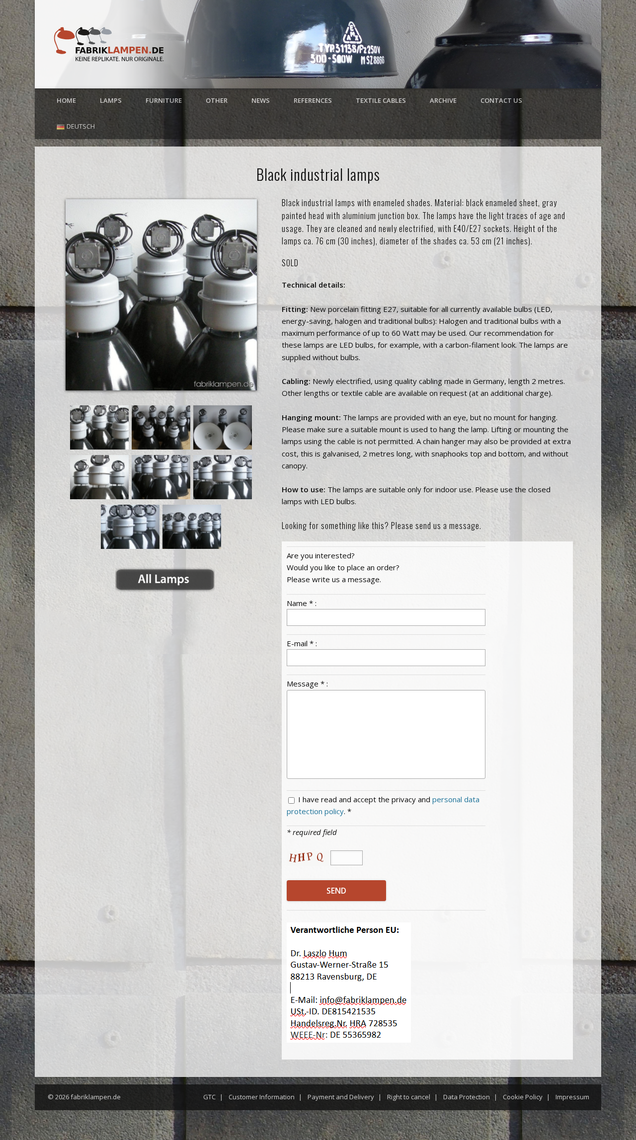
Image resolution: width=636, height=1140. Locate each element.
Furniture (164, 100)
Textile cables (381, 100)
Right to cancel (408, 1096)
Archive (443, 100)
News (260, 100)
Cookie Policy (523, 1096)
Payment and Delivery (341, 1096)
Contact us (501, 100)
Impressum (572, 1096)
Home (66, 100)
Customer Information (262, 1096)
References (313, 100)
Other (217, 100)
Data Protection (466, 1096)
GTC (209, 1096)
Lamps (111, 100)
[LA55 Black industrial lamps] (161, 294)
